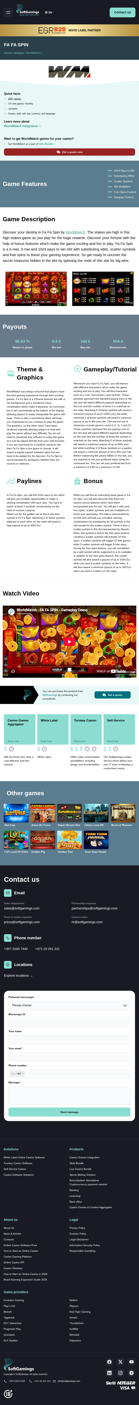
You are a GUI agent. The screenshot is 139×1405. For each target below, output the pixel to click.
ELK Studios (11, 1340)
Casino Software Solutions (19, 1174)
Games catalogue (14, 52)
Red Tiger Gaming (80, 1311)
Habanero (75, 1340)
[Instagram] (120, 1373)
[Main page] (29, 9)
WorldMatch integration (21, 126)
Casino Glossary (13, 1268)
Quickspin (9, 1334)
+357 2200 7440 (16, 949)
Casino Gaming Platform (18, 1256)
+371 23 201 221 (47, 949)
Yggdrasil (9, 1317)
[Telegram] (131, 1373)
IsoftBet (74, 1328)
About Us (9, 1227)
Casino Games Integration (85, 1157)
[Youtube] (131, 1362)
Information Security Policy (85, 1245)
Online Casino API (14, 1262)
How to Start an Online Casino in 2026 (25, 1274)
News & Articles (12, 1233)
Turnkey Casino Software (18, 1163)
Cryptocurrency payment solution (88, 1184)
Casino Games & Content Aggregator (91, 1207)
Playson (74, 1306)
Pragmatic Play (12, 1328)
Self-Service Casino (15, 1169)
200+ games (14, 99)
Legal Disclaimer (79, 1239)
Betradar (74, 1334)
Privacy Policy (77, 1227)
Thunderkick (77, 1323)
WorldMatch (33, 52)
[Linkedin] (109, 1373)
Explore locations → (18, 975)
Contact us (122, 12)
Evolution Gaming (14, 1300)
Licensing (75, 1195)
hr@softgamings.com (87, 922)
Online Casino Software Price (20, 1245)
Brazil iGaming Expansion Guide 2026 (25, 1279)
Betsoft (8, 1311)
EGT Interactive (13, 1323)
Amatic (73, 1317)
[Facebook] (109, 1362)
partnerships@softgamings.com (94, 908)
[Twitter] (120, 1362)
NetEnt (73, 1300)
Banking (74, 1190)
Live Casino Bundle (81, 1169)
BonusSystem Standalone (84, 1180)
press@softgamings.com (22, 922)
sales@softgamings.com (21, 908)
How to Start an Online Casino (21, 1250)
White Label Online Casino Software (24, 1157)
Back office (76, 1201)
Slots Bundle (77, 1163)
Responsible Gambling (82, 1250)
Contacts (9, 1239)
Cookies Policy (78, 1233)
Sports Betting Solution (83, 1174)
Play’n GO (9, 1306)
